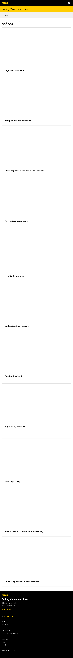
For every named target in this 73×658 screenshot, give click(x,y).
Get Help (5, 624)
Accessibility (32, 653)
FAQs (3, 642)
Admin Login (8, 616)
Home (3, 21)
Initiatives (5, 639)
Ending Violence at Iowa (15, 9)
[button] (69, 3)
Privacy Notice (5, 653)
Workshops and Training (13, 21)
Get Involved (6, 630)
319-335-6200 (7, 610)
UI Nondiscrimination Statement (19, 653)
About (4, 645)
